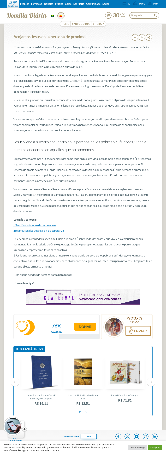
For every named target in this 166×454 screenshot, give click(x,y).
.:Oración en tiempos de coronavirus (34, 225)
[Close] (24, 429)
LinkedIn (154, 437)
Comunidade (93, 3)
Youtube (136, 437)
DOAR (89, 436)
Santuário (78, 3)
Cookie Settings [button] (137, 447)
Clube (68, 3)
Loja (155, 4)
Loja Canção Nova (29, 349)
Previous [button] (15, 382)
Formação (36, 3)
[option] (41, 382)
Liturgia (98, 24)
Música (59, 3)
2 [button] (86, 411)
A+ (134, 37)
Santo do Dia (81, 24)
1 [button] (79, 411)
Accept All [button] (155, 447)
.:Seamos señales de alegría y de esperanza (38, 230)
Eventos (24, 3)
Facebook (118, 437)
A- (142, 37)
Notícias (48, 3)
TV (129, 4)
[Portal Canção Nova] (13, 4)
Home (65, 24)
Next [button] (151, 382)
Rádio (142, 4)
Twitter (127, 437)
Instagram (145, 437)
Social (105, 3)
